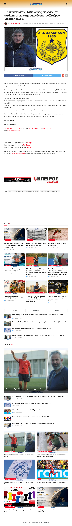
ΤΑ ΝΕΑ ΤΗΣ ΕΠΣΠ (10, 479)
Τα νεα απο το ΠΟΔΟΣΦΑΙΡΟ (13, 128)
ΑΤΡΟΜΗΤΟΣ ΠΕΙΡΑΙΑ (55, 265)
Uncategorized (10, 506)
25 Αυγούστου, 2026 (9, 249)
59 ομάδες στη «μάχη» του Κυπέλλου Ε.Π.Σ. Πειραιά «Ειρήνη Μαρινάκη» (32, 328)
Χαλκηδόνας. (55, 191)
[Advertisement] (36, 207)
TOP (39, 479)
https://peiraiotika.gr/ (13, 130)
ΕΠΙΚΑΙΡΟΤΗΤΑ (53, 23)
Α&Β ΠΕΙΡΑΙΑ (33, 128)
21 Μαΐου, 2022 (27, 23)
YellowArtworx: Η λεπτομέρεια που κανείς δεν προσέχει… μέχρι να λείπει (57, 298)
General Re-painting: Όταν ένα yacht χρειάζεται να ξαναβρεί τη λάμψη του (13, 245)
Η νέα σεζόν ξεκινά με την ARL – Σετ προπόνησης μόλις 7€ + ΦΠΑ (30, 416)
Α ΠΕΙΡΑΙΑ (36, 23)
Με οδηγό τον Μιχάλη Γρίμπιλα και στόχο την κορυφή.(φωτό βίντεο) (25, 389)
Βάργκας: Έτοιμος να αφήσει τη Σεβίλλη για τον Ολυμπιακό (28, 410)
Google (29, 143)
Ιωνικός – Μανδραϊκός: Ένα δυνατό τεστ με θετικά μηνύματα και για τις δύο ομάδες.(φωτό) (38, 335)
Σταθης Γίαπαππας (15, 23)
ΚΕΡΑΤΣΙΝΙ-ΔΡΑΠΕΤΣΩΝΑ (45, 451)
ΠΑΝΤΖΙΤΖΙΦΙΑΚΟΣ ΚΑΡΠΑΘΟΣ (36, 292)
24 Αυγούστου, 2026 (31, 276)
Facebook (26, 145)
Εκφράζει (11, 191)
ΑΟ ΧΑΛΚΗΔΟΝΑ (43, 23)
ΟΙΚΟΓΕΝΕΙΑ (19, 191)
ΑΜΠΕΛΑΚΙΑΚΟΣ (32, 265)
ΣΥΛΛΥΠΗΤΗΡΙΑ (44, 191)
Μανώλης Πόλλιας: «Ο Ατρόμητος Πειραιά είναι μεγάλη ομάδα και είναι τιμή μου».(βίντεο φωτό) (39, 322)
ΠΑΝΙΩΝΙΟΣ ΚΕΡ (10, 451)
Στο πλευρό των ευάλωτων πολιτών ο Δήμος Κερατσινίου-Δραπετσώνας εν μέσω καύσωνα (38, 396)
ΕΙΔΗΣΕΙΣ (8, 240)
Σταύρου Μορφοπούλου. (31, 191)
